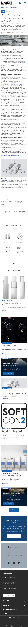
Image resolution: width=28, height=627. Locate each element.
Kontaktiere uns (9, 595)
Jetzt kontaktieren (14, 536)
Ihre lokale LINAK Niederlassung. (10, 155)
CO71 (22, 57)
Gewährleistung (8, 626)
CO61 (15, 84)
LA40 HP (24, 54)
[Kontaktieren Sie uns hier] (25, 451)
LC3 (9, 54)
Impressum (18, 623)
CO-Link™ (5, 180)
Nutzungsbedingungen (8, 625)
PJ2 (12, 62)
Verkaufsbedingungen (18, 626)
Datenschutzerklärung (19, 625)
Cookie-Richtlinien (10, 623)
